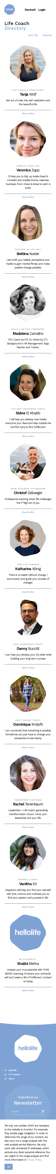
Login (41, 9)
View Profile (28, 113)
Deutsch (30, 9)
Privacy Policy (34, 1159)
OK (8, 1167)
